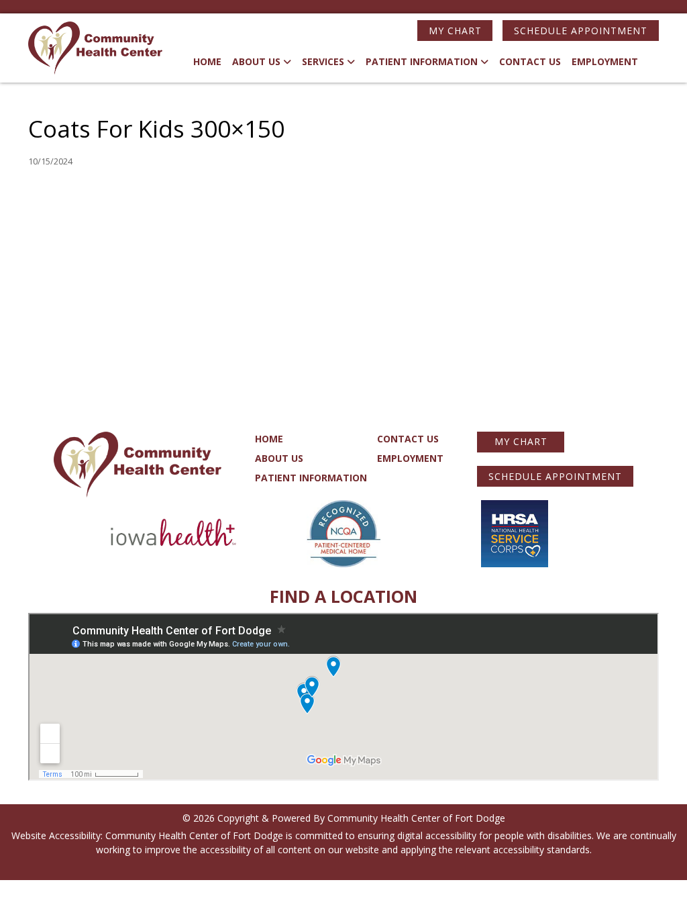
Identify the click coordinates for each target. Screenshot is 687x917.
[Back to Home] (95, 48)
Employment (605, 61)
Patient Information (422, 61)
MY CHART (455, 30)
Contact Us (530, 61)
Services (323, 61)
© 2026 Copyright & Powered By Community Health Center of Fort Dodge (343, 818)
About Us (256, 61)
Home (207, 61)
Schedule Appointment (580, 30)
